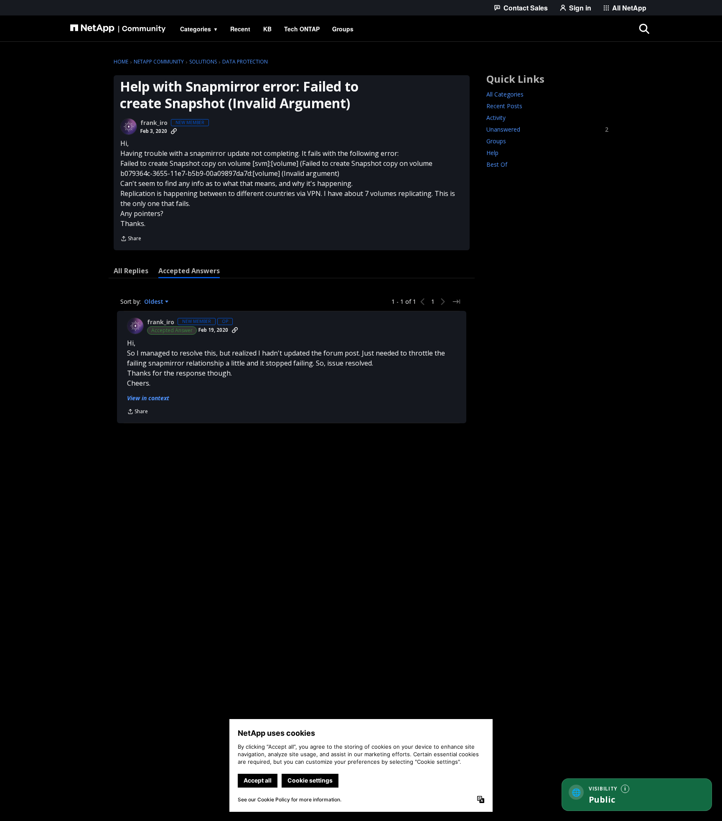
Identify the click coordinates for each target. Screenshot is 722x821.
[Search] (644, 28)
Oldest (154, 301)
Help (492, 153)
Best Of (496, 164)
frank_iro (154, 123)
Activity (496, 118)
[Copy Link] (174, 131)
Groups (496, 141)
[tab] (131, 271)
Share (130, 239)
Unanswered (547, 129)
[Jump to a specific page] (456, 301)
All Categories (505, 94)
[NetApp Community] (118, 29)
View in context (148, 398)
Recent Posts (504, 106)
